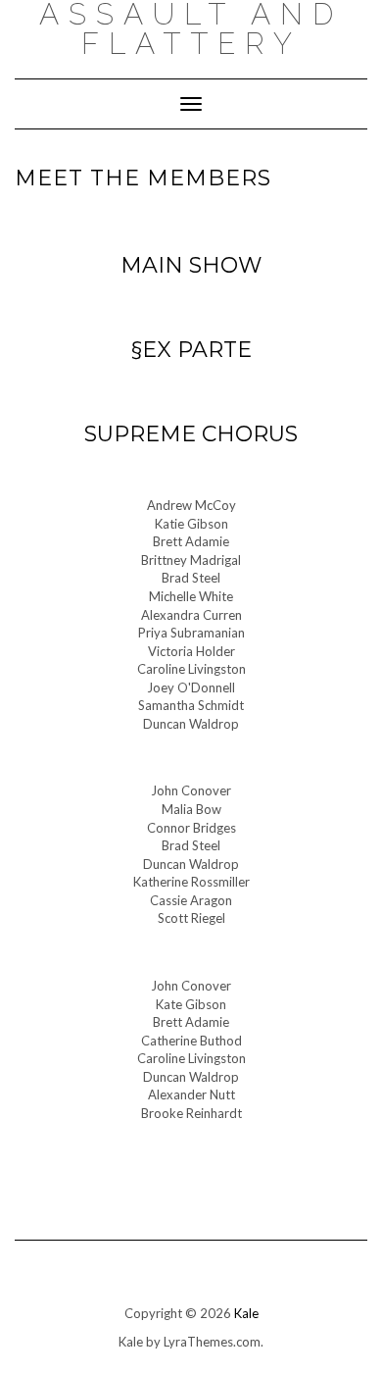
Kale (246, 1313)
